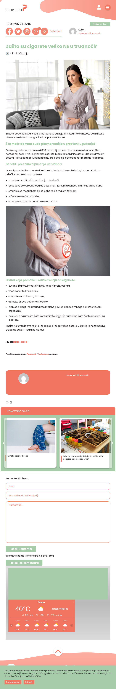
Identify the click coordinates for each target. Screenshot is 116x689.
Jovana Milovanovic (89, 33)
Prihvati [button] (28, 682)
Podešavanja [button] (12, 682)
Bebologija (20, 342)
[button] (4, 443)
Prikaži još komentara (24, 563)
